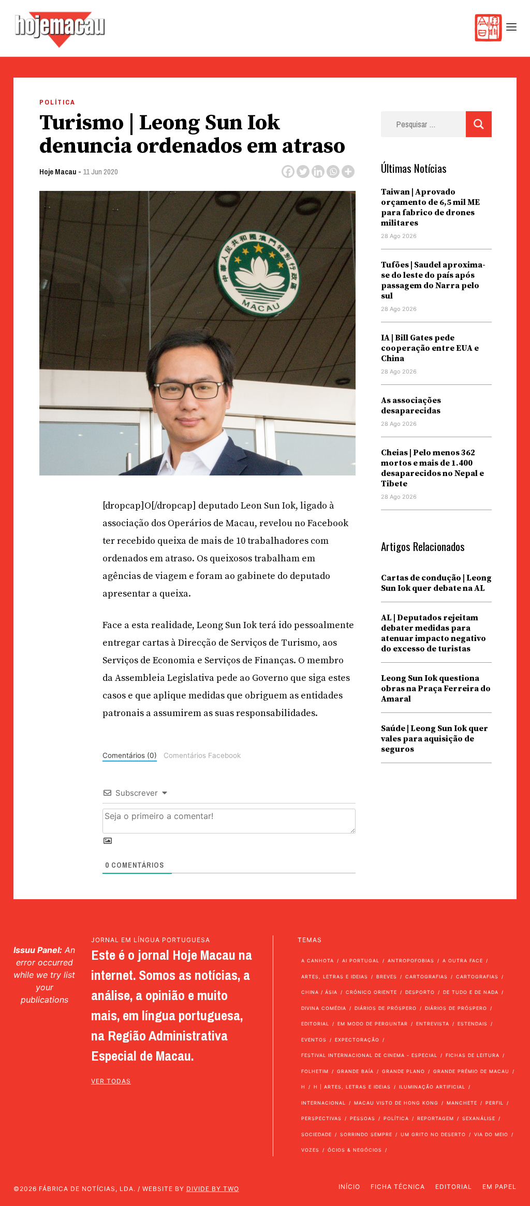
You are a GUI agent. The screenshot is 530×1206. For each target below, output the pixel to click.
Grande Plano (403, 1071)
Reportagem (435, 1118)
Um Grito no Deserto (433, 1134)
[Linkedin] (318, 171)
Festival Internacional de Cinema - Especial (369, 1055)
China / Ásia (319, 992)
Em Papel (499, 1186)
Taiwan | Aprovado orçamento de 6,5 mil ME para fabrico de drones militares (430, 207)
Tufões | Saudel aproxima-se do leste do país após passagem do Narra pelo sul (433, 280)
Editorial (315, 1023)
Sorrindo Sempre (366, 1134)
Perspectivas (321, 1118)
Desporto (420, 992)
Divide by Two (212, 1189)
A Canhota (317, 960)
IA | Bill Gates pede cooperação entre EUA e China (430, 348)
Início (349, 1186)
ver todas (111, 1081)
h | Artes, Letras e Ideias (352, 1087)
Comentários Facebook (202, 755)
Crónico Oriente (371, 992)
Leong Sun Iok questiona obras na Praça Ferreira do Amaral (436, 688)
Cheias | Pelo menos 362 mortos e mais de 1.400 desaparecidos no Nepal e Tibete (432, 468)
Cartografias (426, 976)
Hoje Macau (58, 171)
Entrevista (432, 1023)
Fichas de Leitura (472, 1055)
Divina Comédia (323, 1008)
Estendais (473, 1023)
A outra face (463, 960)
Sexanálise (478, 1118)
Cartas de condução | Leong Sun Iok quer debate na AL (436, 583)
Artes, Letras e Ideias (334, 976)
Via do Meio (491, 1134)
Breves (386, 976)
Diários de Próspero (386, 1008)
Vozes (310, 1150)
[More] (348, 171)
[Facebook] (288, 171)
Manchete (462, 1103)
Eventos (314, 1040)
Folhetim (315, 1071)
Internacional (323, 1103)
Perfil (494, 1103)
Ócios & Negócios (355, 1150)
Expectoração (357, 1040)
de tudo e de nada (470, 992)
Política (57, 102)
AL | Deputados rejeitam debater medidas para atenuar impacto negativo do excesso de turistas (433, 633)
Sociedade (316, 1134)
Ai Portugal (360, 960)
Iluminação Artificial (432, 1087)
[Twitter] (303, 171)
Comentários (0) (129, 755)
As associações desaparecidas (411, 405)
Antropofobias (411, 960)
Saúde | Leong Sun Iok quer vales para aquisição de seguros (434, 738)
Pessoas (362, 1118)
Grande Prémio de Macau (471, 1071)
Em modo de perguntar (372, 1023)
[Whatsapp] (333, 171)
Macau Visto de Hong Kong (396, 1103)
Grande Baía (355, 1071)
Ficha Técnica (398, 1186)
